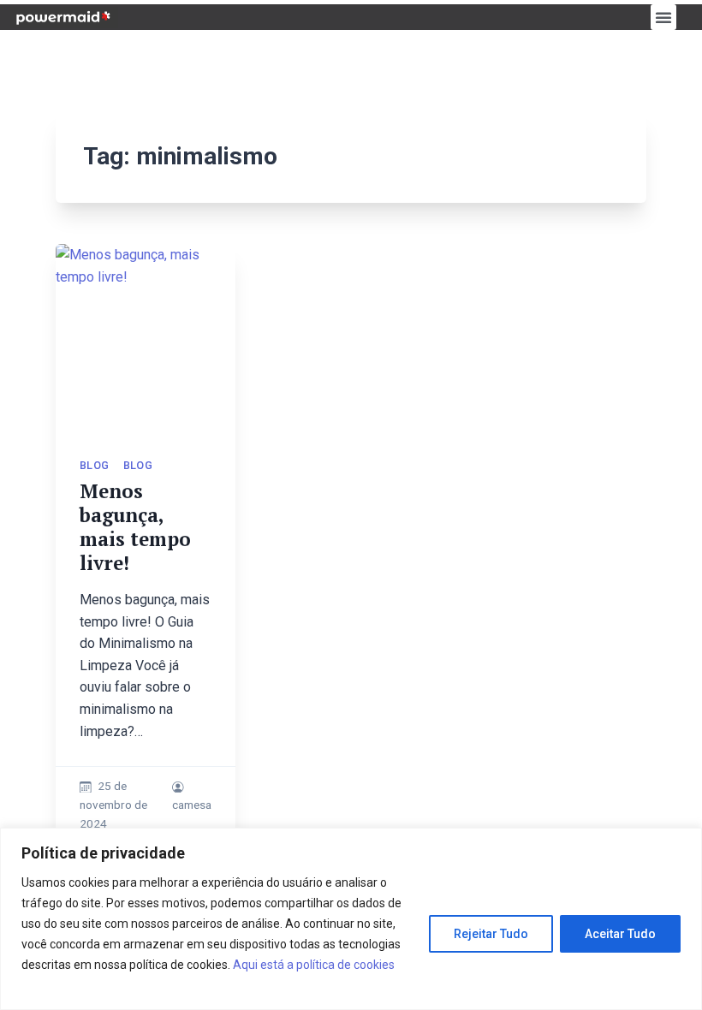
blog (95, 465)
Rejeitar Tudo (491, 934)
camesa (191, 804)
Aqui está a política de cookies (314, 964)
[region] (351, 919)
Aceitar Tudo (620, 934)
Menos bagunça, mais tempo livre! (135, 526)
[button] (663, 17)
